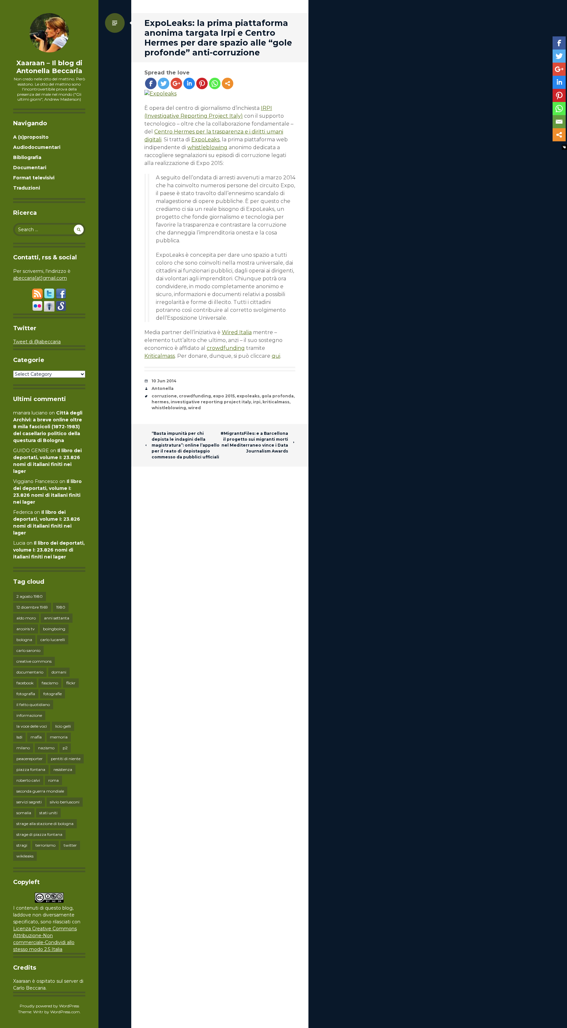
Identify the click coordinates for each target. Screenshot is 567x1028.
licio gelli (63, 726)
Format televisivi (33, 178)
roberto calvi (28, 780)
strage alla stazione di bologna (45, 823)
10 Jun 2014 (164, 380)
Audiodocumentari (36, 147)
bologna (24, 639)
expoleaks (248, 395)
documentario (29, 672)
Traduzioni (26, 188)
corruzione (164, 395)
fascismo (50, 682)
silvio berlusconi (64, 801)
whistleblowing (207, 147)
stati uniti (48, 812)
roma (53, 780)
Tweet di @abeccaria (37, 342)
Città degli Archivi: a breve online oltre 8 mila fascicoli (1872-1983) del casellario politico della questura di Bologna (47, 426)
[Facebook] (151, 83)
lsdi (19, 737)
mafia (36, 737)
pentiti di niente (65, 758)
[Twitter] (163, 83)
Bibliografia (27, 157)
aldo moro (26, 617)
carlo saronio (28, 650)
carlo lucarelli (52, 639)
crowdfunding (226, 348)
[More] (227, 83)
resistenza (62, 769)
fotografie (52, 693)
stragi (21, 845)
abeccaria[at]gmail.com (40, 278)
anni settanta (56, 617)
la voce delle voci (31, 726)
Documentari (29, 168)
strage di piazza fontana (39, 834)
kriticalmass (275, 401)
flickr (70, 682)
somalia (23, 812)
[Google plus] (176, 83)
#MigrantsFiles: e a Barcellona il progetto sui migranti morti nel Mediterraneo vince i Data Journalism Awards (254, 442)
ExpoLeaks (205, 139)
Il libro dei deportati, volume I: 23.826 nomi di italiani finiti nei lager (49, 550)
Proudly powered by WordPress (49, 1005)
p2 (65, 747)
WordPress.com (65, 1011)
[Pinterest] (202, 83)
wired (194, 407)
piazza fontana (30, 769)
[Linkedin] (189, 83)
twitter (70, 845)
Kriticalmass (159, 356)
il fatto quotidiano (33, 704)
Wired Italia (237, 332)
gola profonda (278, 395)
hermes (160, 401)
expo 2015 (224, 395)
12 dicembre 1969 (32, 607)
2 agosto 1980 (29, 596)
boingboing (54, 628)
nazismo (46, 747)
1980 (60, 607)
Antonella (163, 388)
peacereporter (29, 758)
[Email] (559, 121)
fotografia (25, 693)
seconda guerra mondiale (40, 791)
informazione (29, 715)
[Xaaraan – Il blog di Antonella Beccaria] (49, 32)
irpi (257, 401)
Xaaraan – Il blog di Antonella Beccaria (49, 67)
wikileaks (24, 856)
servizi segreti (29, 801)
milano (23, 747)
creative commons (34, 661)
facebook (24, 682)
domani (59, 672)
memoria (59, 737)
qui (276, 356)
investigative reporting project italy (211, 401)
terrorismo (45, 845)
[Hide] (564, 147)
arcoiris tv (25, 628)
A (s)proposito (31, 137)
